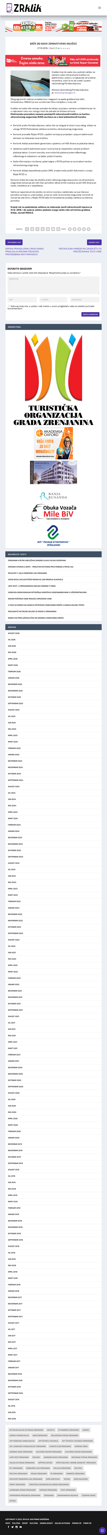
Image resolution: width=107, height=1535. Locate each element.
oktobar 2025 (14, 697)
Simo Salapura (81, 1479)
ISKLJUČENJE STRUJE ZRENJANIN (64, 1435)
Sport (25, 1523)
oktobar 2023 (14, 850)
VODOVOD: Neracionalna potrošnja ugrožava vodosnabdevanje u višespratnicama (47, 592)
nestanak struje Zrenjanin (84, 1457)
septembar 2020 (15, 1086)
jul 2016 (11, 1406)
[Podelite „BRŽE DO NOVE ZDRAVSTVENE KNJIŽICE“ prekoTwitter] (32, 229)
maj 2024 (12, 805)
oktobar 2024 (14, 773)
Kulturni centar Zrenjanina (78, 1452)
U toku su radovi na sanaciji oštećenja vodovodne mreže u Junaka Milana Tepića (46, 605)
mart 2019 (12, 1201)
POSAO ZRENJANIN (39, 1473)
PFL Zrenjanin (16, 1468)
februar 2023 (14, 901)
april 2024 (13, 812)
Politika (16, 1523)
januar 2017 (13, 1367)
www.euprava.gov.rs (64, 92)
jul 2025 (11, 716)
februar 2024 (14, 825)
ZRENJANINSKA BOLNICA (67, 1495)
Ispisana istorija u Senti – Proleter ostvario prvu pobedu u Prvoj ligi (40, 567)
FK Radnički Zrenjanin (68, 1430)
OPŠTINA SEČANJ (45, 1463)
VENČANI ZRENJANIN (48, 1490)
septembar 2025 (15, 703)
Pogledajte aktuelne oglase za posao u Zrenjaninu (32, 611)
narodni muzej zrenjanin (56, 1457)
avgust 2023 (13, 863)
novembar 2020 (15, 1074)
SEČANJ (67, 1479)
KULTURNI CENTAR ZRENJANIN (48, 1452)
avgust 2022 (13, 940)
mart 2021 (12, 1048)
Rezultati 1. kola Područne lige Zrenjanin (27, 573)
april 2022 (12, 965)
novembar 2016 (15, 1380)
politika (78, 1468)
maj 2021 (12, 1035)
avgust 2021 (13, 1016)
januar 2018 (13, 1291)
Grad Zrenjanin (40, 1435)
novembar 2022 (15, 920)
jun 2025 (12, 722)
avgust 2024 (14, 786)
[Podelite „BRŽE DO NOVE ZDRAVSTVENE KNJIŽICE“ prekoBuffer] (47, 229)
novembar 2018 (15, 1227)
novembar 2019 (15, 1150)
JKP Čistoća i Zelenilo (48, 1441)
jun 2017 (11, 1335)
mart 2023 (13, 895)
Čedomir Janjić (89, 1495)
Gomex (86, 1430)
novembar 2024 (15, 767)
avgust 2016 (13, 1399)
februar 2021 (14, 1054)
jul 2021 (11, 1023)
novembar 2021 (15, 997)
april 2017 (12, 1348)
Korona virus (81, 1446)
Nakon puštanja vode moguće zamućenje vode (30, 599)
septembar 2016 (15, 1393)
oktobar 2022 (14, 927)
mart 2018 (13, 1278)
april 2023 (12, 888)
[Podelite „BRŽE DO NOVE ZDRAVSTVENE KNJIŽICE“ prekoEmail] (53, 229)
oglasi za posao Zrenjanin (22, 1463)
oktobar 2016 (14, 1387)
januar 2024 (13, 831)
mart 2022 (13, 972)
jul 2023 (11, 869)
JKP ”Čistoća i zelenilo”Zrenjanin (77, 1441)
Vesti (52, 48)
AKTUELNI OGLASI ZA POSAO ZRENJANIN (26, 1430)
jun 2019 (12, 1182)
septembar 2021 (15, 1010)
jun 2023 (12, 876)
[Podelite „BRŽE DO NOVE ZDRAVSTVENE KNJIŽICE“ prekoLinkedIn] (42, 229)
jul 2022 (11, 946)
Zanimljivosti (46, 1523)
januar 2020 (13, 1138)
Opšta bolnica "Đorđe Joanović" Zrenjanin (76, 1463)
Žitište (13, 1501)
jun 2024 (12, 799)
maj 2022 (12, 959)
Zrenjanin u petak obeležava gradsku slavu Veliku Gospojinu (37, 560)
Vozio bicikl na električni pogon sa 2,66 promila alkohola (35, 579)
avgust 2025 (13, 710)
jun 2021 (12, 1029)
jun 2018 (12, 1259)
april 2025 (12, 735)
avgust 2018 (13, 1246)
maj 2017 (12, 1342)
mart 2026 (13, 665)
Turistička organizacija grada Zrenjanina (49, 1484)
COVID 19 (50, 1430)
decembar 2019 (15, 1144)
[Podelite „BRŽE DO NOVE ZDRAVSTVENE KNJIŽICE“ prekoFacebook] (27, 229)
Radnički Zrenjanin (75, 1473)
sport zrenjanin (17, 1484)
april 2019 (12, 1195)
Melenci (36, 1457)
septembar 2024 (15, 780)
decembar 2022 (15, 914)
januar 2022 (13, 984)
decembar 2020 (15, 1067)
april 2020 (13, 1118)
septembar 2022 (15, 933)
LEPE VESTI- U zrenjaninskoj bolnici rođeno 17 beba (32, 586)
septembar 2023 (15, 857)
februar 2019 (14, 1208)
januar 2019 (13, 1214)
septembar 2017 (15, 1316)
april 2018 (12, 1272)
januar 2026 (13, 678)
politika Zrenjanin (18, 1473)
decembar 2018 (15, 1221)
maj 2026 (12, 652)
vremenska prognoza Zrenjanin (25, 1495)
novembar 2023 (15, 844)
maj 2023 (12, 882)
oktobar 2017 (14, 1310)
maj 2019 (12, 1189)
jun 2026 (12, 646)
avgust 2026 (13, 633)
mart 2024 (13, 818)
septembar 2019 (15, 1163)
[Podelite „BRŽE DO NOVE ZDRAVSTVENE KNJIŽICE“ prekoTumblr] (37, 229)
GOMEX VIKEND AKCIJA (19, 1435)
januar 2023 (13, 908)
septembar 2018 (15, 1240)
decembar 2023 (15, 837)
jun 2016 (12, 1412)
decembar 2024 (15, 761)
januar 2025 (13, 754)
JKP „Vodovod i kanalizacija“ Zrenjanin (28, 1446)
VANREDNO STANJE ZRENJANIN (23, 1490)
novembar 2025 (15, 691)
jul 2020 (12, 1099)
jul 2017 (11, 1329)
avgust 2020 (14, 1093)
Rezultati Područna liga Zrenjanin (26, 1479)
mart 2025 (13, 742)
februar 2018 (14, 1284)
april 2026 (12, 659)
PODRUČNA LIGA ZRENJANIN (38, 1468)
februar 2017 (14, 1361)
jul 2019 (11, 1176)
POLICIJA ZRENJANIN (62, 1468)
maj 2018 (12, 1265)
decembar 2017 (15, 1297)
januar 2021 (13, 1061)
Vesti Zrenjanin (68, 1490)
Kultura (34, 1523)
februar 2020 (14, 1131)
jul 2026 (11, 639)
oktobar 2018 (14, 1233)
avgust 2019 (13, 1169)
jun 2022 (12, 952)
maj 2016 (12, 1419)
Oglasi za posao (62, 1523)
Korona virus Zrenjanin (21, 1452)
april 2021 (12, 1042)
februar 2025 (14, 748)
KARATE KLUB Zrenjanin (60, 1446)
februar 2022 (14, 978)
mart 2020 (13, 1125)
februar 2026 (14, 671)
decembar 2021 (15, 991)
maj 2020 (12, 1112)
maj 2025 (12, 729)
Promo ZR (76, 1523)
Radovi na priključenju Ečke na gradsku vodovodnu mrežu (36, 618)
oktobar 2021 (14, 1003)
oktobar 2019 (14, 1157)
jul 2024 (12, 793)
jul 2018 (11, 1253)
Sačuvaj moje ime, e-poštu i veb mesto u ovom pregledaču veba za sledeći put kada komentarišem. (51, 307)
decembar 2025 (15, 684)
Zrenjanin (49, 1495)
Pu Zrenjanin (56, 1473)
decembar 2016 (15, 1374)
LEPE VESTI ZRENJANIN (19, 1457)
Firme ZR (87, 1523)
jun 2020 (12, 1106)
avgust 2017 (13, 1323)
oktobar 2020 (14, 1080)
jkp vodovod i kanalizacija (22, 1441)
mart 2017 (12, 1355)
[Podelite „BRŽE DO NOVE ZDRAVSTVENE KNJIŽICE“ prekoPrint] (58, 229)
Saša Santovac (53, 1479)
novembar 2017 (15, 1304)
